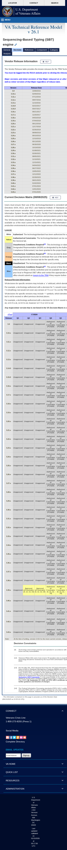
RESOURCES (12, 780)
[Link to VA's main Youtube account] (24, 737)
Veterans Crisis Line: (16, 717)
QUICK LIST (12, 772)
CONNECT (11, 711)
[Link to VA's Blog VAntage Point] (17, 737)
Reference (29, 50)
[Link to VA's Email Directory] (7, 737)
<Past (9, 314)
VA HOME (10, 764)
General (6, 50)
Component (42, 50)
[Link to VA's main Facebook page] (11, 737)
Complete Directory (15, 741)
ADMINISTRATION (15, 789)
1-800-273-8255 (14, 721)
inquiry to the (40, 275)
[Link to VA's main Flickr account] (21, 737)
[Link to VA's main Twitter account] (14, 737)
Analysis (7, 54)
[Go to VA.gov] (21, 11)
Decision (17, 50)
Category (54, 50)
